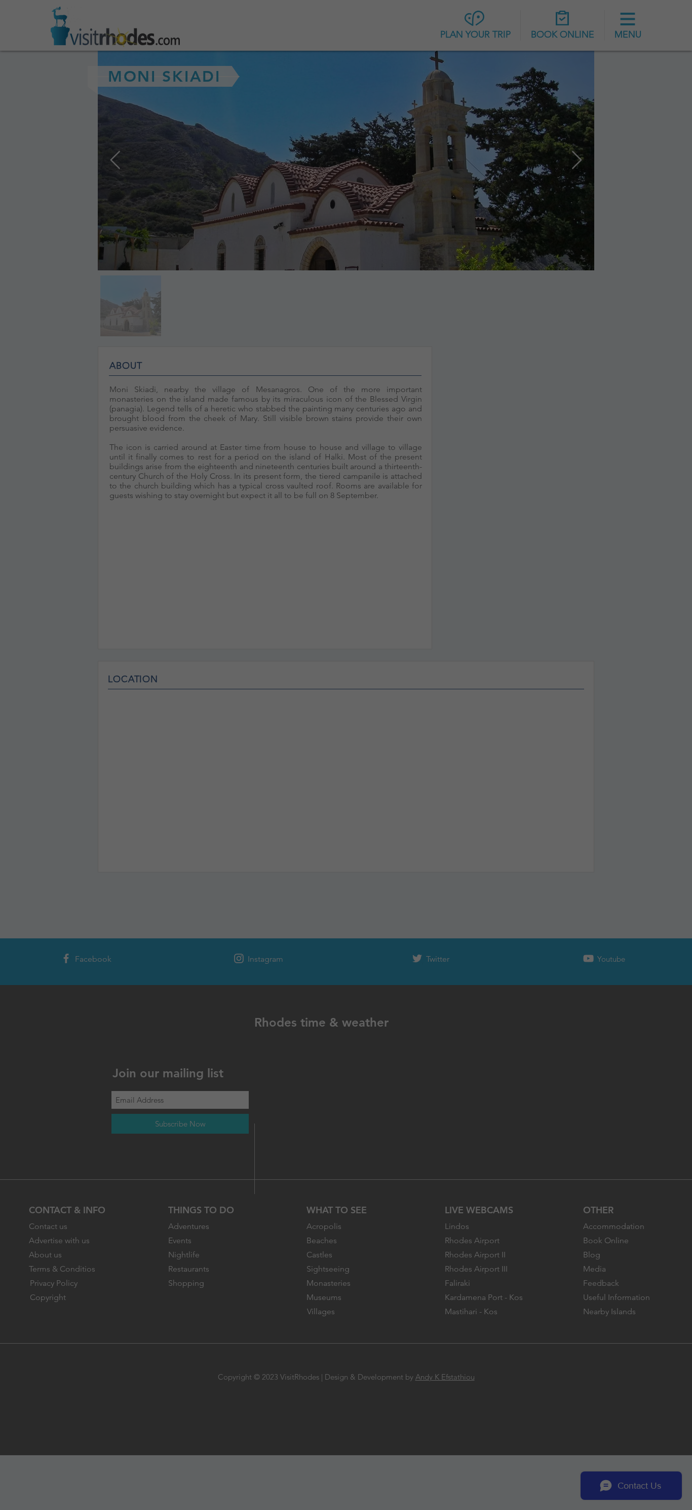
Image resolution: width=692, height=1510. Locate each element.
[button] (509, 673)
